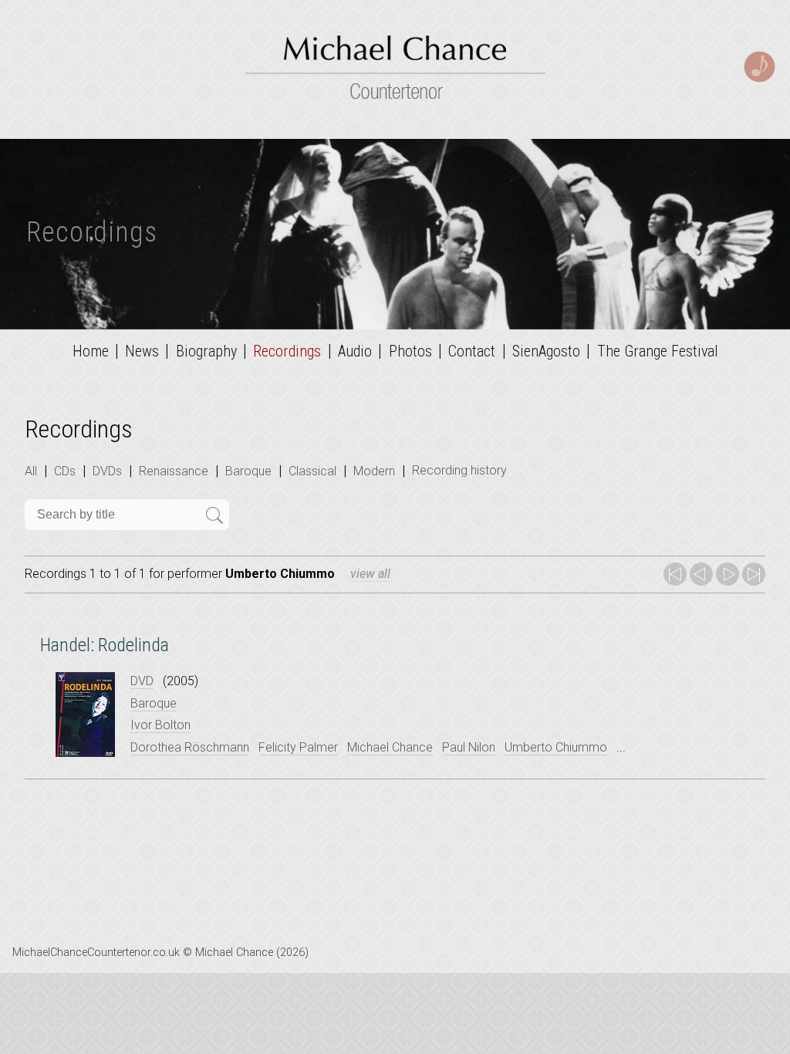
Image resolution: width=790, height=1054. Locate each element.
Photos (410, 351)
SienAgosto (546, 351)
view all (370, 573)
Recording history (459, 470)
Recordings (287, 351)
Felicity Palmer (298, 747)
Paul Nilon (468, 747)
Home (91, 351)
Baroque (248, 471)
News (142, 351)
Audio (355, 351)
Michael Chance (390, 747)
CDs (65, 471)
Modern (374, 471)
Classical (312, 471)
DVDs (107, 471)
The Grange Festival (657, 351)
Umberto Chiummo (556, 747)
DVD (142, 681)
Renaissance (173, 471)
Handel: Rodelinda (104, 645)
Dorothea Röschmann (189, 747)
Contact (471, 351)
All (31, 471)
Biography (206, 351)
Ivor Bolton (160, 725)
